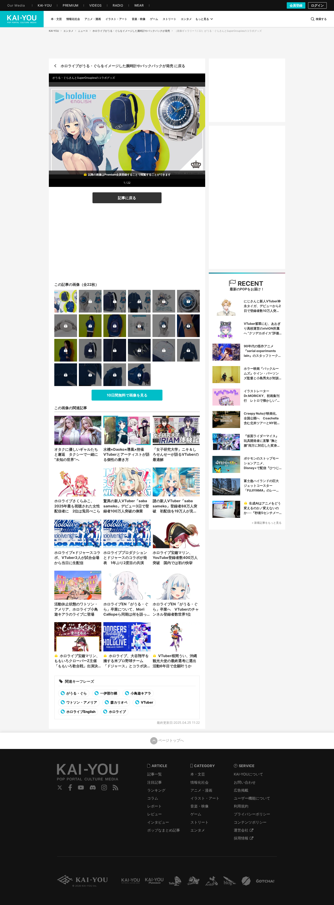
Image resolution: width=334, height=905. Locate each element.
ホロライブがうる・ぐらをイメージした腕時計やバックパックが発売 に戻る (123, 66)
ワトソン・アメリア (81, 702)
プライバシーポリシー (252, 814)
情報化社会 (199, 782)
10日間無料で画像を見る (127, 395)
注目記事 (154, 782)
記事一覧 (154, 774)
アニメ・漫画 (201, 790)
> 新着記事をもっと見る (267, 522)
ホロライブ (117, 711)
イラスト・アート (204, 798)
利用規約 (241, 806)
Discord (93, 787)
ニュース (83, 30)
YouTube (81, 787)
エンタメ (68, 30)
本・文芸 (197, 774)
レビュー (154, 814)
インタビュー (158, 822)
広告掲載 (241, 790)
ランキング (156, 790)
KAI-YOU (54, 30)
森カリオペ (118, 702)
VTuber (146, 702)
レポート (154, 806)
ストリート (199, 822)
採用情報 (241, 838)
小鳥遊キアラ (140, 693)
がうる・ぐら (76, 693)
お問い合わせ (245, 782)
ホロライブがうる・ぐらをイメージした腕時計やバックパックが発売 (131, 30)
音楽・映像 (199, 806)
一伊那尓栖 (108, 693)
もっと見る (202, 19)
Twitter (59, 787)
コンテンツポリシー (250, 822)
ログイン (317, 5)
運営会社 (241, 830)
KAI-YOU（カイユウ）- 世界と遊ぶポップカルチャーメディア (21, 19)
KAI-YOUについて (248, 774)
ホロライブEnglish (80, 711)
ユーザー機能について (252, 798)
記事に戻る (127, 198)
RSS (115, 787)
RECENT (249, 283)
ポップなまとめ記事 (163, 830)
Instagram (104, 787)
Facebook (70, 787)
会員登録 (296, 5)
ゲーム (195, 814)
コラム (152, 798)
